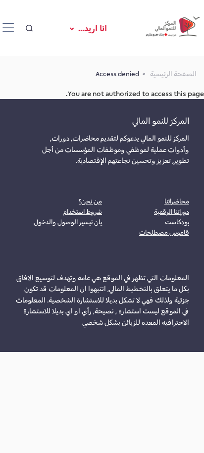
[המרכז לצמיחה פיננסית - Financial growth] (173, 28)
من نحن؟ (90, 201)
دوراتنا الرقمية (171, 211)
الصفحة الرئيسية (173, 73)
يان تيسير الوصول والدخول (68, 221)
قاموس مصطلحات (164, 232)
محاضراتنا (176, 201)
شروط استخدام (82, 211)
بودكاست (177, 221)
